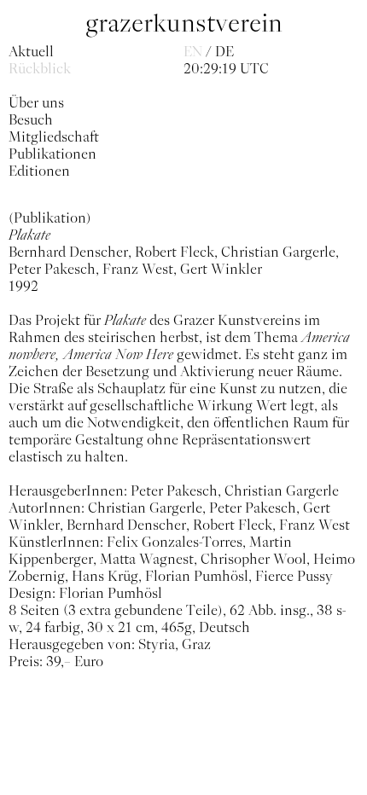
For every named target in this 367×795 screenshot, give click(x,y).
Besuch (31, 119)
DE (224, 51)
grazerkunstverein (184, 23)
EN (193, 51)
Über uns (36, 102)
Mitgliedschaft (54, 136)
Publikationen (52, 153)
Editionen (39, 170)
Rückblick (40, 68)
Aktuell (31, 51)
